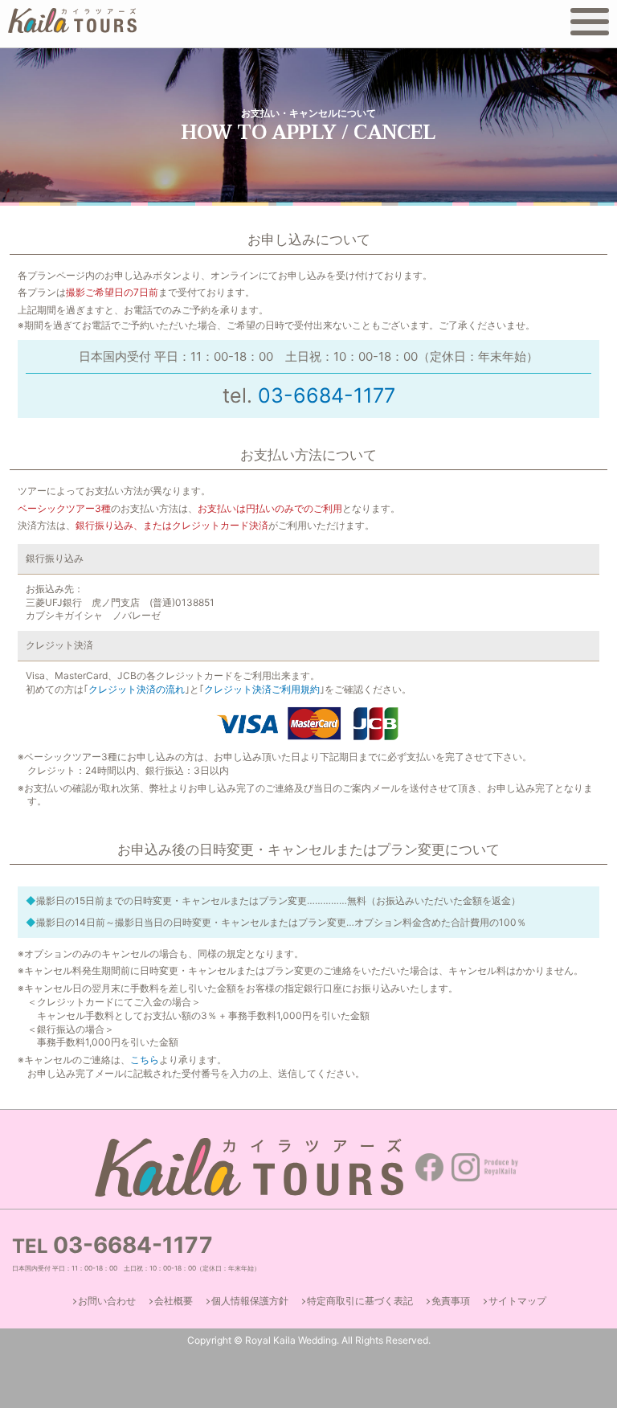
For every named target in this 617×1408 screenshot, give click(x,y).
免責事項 (450, 1301)
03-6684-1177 (326, 395)
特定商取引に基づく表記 (360, 1301)
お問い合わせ (107, 1301)
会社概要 (173, 1301)
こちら (144, 1060)
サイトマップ (517, 1301)
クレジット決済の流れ (136, 689)
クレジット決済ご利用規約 (262, 689)
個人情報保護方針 (249, 1301)
